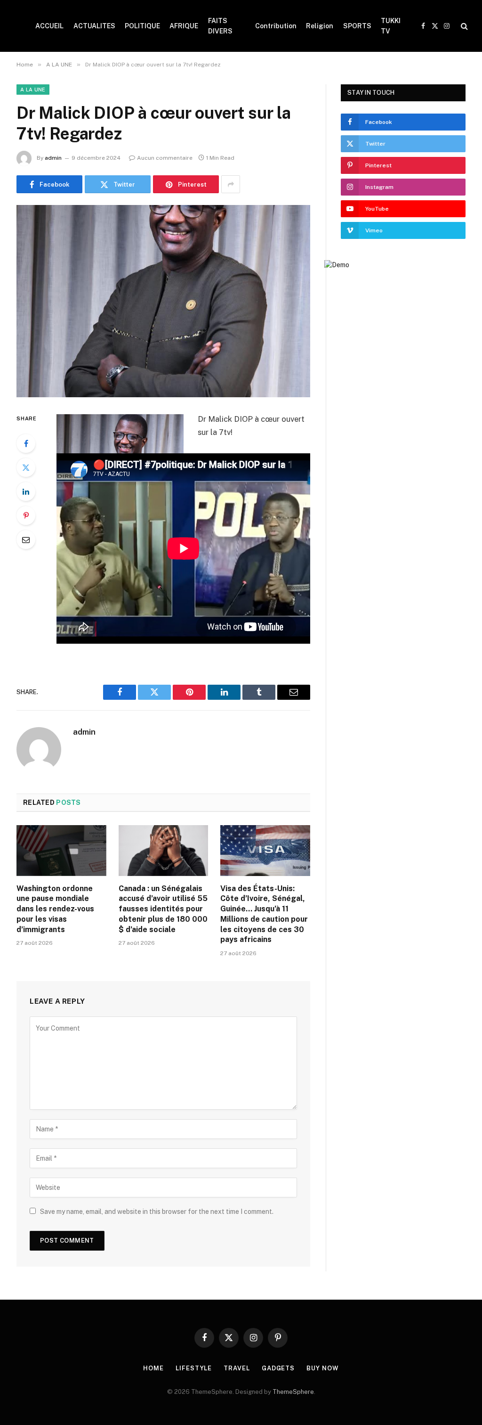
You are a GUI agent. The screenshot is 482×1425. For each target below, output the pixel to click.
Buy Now (322, 1368)
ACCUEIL (49, 26)
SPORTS (357, 26)
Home (153, 1368)
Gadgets (278, 1368)
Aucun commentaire (165, 158)
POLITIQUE (142, 26)
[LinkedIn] (25, 491)
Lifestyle (194, 1368)
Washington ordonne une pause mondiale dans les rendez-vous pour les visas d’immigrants (55, 909)
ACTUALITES (94, 26)
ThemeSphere (293, 1391)
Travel (236, 1368)
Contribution (276, 26)
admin (53, 158)
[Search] (463, 26)
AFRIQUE (183, 26)
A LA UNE (33, 89)
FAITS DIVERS (220, 26)
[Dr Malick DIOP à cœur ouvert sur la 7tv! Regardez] (163, 301)
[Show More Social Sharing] (230, 184)
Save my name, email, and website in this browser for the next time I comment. (156, 1211)
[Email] (25, 539)
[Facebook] (25, 443)
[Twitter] (25, 467)
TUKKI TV (391, 26)
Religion (319, 26)
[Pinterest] (25, 515)
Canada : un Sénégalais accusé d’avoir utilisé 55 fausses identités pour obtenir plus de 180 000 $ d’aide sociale (163, 909)
